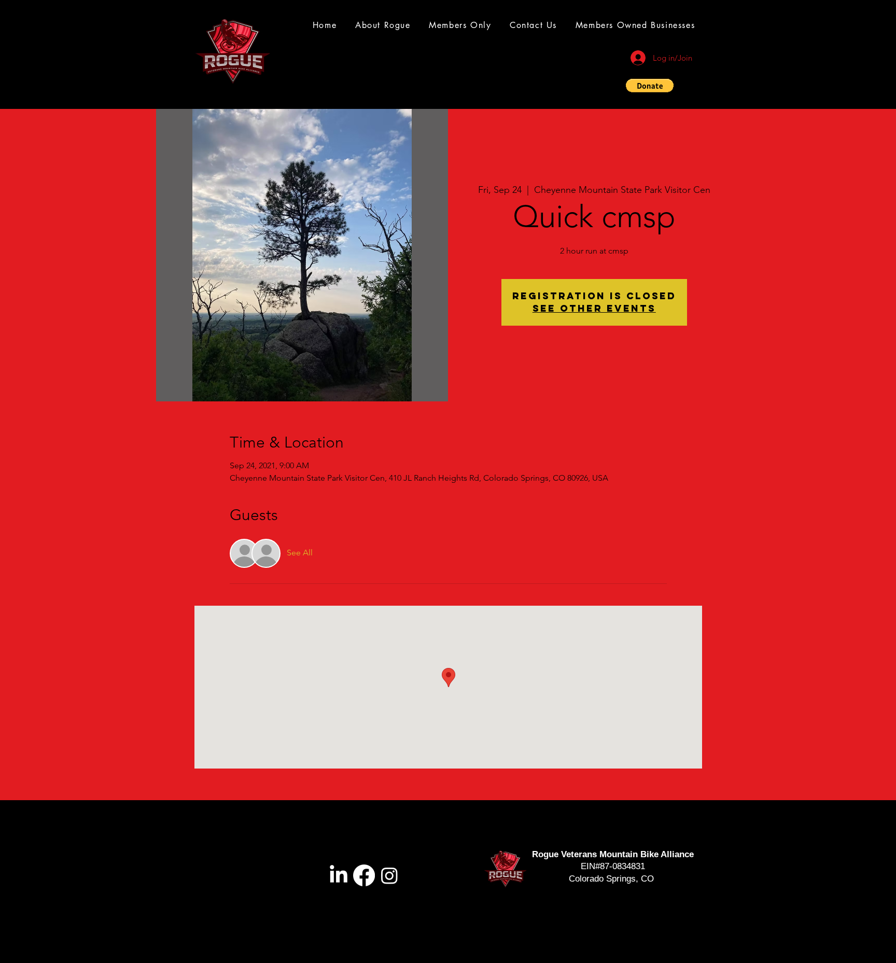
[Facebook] (364, 875)
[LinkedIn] (338, 875)
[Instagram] (389, 875)
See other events (594, 308)
